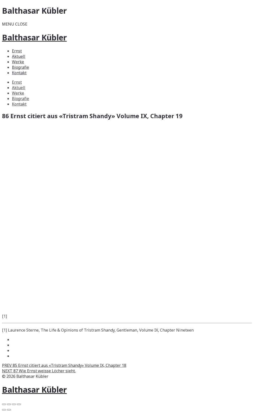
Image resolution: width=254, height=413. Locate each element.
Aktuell (18, 56)
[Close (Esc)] (4, 404)
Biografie (20, 67)
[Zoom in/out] (19, 404)
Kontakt (19, 72)
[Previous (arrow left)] (4, 410)
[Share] (9, 404)
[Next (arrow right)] (9, 410)
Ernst (17, 51)
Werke (18, 62)
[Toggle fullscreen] (14, 404)
